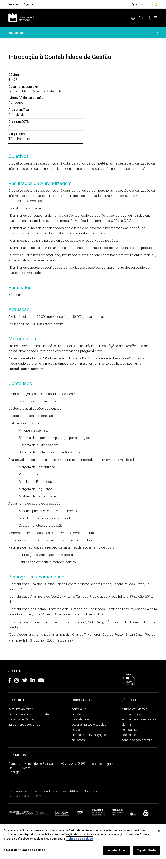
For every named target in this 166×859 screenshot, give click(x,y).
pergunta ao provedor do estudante (32, 714)
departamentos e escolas (89, 724)
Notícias (13, 4)
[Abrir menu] (156, 18)
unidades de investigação (89, 735)
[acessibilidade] (133, 17)
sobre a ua (79, 709)
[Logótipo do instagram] (16, 681)
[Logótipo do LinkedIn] (32, 681)
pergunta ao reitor (20, 709)
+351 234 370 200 (73, 763)
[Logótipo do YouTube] (41, 681)
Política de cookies (80, 838)
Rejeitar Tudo (146, 850)
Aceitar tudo (116, 850)
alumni (126, 724)
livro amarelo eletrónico (24, 724)
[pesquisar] (148, 17)
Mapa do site (92, 791)
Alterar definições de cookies (24, 849)
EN (140, 17)
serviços (77, 729)
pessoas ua (129, 729)
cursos (76, 714)
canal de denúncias (21, 719)
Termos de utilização (45, 791)
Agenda (28, 4)
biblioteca (78, 740)
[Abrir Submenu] (157, 32)
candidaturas (81, 719)
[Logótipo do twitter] (24, 681)
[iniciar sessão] (156, 4)
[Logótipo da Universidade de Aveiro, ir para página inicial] (21, 18)
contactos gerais (103, 764)
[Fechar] (159, 831)
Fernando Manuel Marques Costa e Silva (35, 91)
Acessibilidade (71, 791)
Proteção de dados (18, 791)
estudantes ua (131, 714)
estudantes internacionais (139, 719)
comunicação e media (136, 740)
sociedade (128, 735)
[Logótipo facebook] (9, 681)
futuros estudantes (134, 709)
